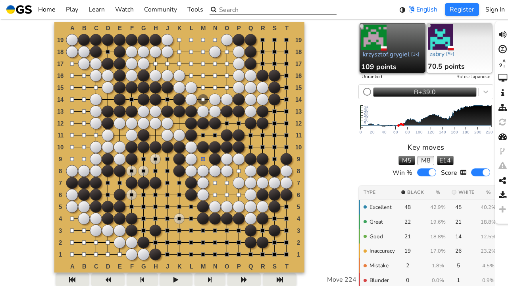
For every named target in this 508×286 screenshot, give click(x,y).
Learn (97, 9)
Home (47, 9)
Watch (124, 9)
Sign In (495, 9)
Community (160, 9)
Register (462, 9)
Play (72, 9)
